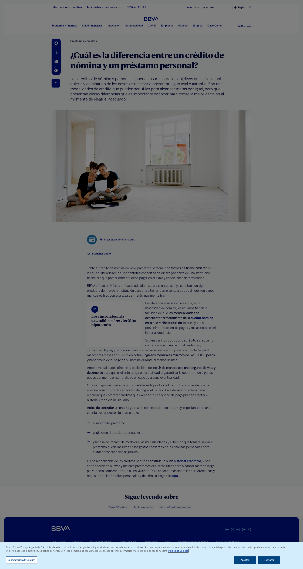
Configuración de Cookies (21, 560)
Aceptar (245, 560)
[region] (151, 555)
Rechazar (269, 560)
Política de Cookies (178, 551)
